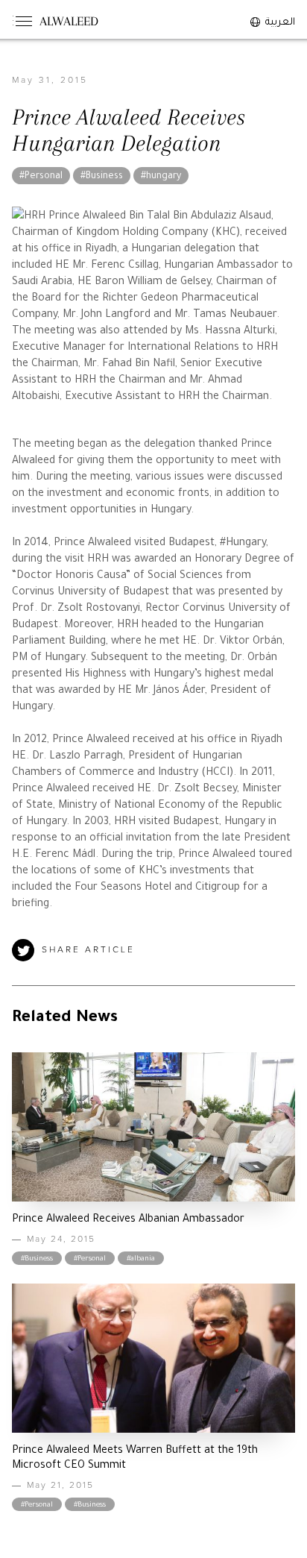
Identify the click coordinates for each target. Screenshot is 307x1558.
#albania (141, 1259)
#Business (101, 177)
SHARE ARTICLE (88, 950)
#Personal (41, 177)
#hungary (161, 177)
